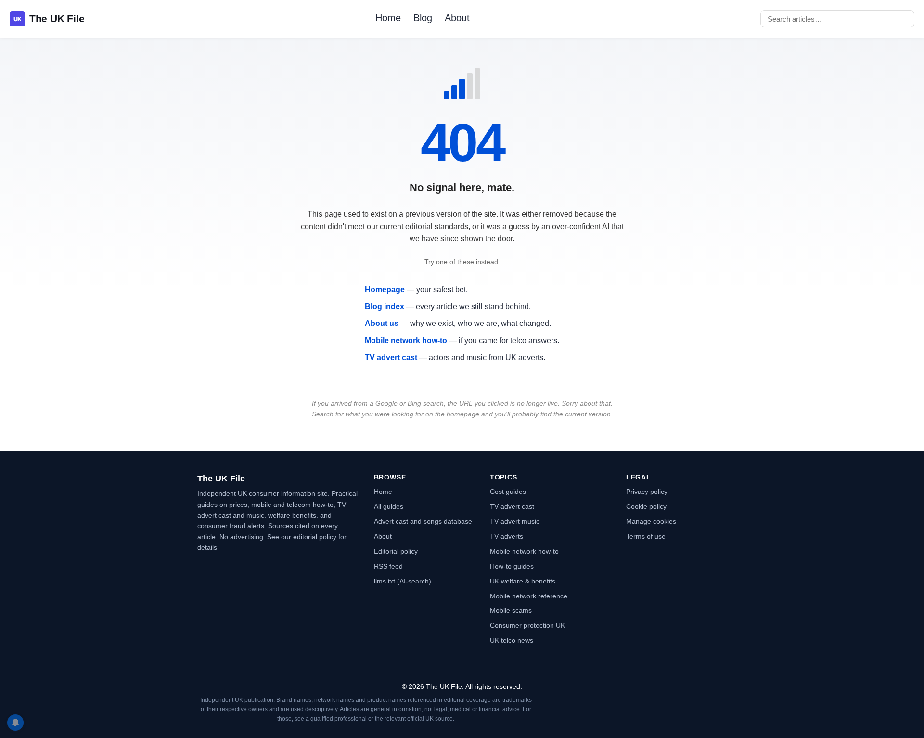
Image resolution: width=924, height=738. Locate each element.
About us (381, 323)
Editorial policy (396, 551)
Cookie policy (646, 506)
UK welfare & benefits (522, 581)
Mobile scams (511, 610)
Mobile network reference (528, 596)
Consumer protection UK (527, 625)
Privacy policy (646, 491)
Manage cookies (651, 521)
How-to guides (512, 566)
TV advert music (514, 521)
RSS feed (388, 566)
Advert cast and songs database (423, 521)
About (457, 18)
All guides (388, 506)
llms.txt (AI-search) (402, 581)
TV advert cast (391, 357)
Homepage (385, 289)
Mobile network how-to (406, 341)
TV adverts (506, 536)
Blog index (384, 306)
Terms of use (646, 536)
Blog (422, 18)
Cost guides (508, 491)
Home (388, 18)
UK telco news (511, 640)
